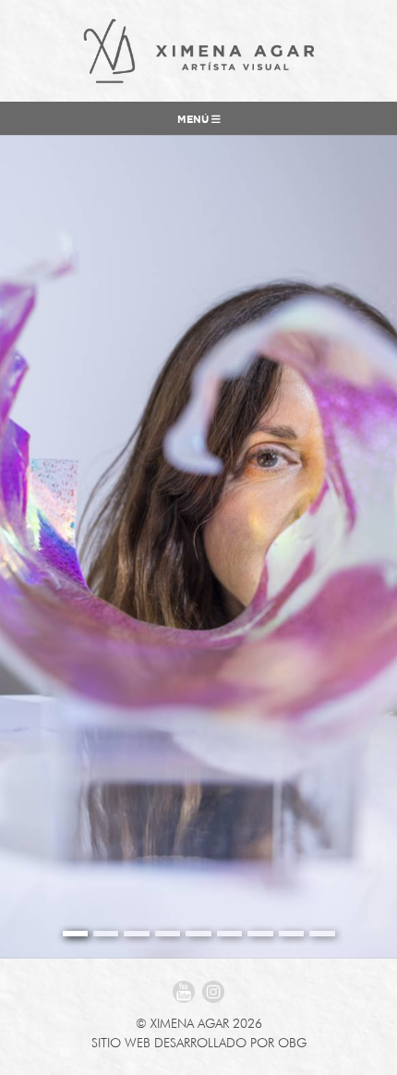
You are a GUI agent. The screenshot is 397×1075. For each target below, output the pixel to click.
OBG (292, 1042)
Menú (194, 120)
